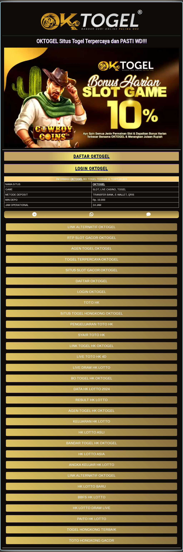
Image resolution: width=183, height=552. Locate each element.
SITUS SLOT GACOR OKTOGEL (92, 270)
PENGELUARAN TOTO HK (91, 324)
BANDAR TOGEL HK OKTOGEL (91, 443)
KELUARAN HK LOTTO (91, 421)
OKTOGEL (76, 179)
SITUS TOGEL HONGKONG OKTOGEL (91, 313)
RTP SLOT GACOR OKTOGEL (91, 238)
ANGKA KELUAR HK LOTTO (91, 465)
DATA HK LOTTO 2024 (91, 389)
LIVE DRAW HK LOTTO (91, 367)
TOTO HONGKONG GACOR (91, 540)
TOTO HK (91, 302)
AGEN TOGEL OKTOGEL (91, 248)
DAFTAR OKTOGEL (91, 281)
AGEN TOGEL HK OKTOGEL (91, 411)
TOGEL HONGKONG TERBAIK (91, 529)
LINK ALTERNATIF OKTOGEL (91, 227)
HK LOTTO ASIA (91, 454)
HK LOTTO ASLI (91, 432)
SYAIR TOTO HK (91, 335)
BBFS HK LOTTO (91, 497)
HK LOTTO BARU (92, 486)
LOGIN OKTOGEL (91, 292)
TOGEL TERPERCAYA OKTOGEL (91, 259)
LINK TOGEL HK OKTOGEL (92, 346)
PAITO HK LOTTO (91, 519)
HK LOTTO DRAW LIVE (91, 508)
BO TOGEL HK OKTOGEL (91, 378)
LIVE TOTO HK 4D (91, 356)
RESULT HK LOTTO (91, 400)
